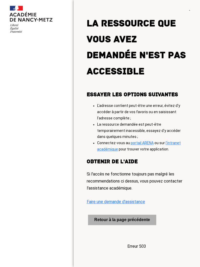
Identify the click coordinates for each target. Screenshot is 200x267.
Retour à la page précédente (122, 219)
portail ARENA (142, 143)
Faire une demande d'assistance (116, 201)
